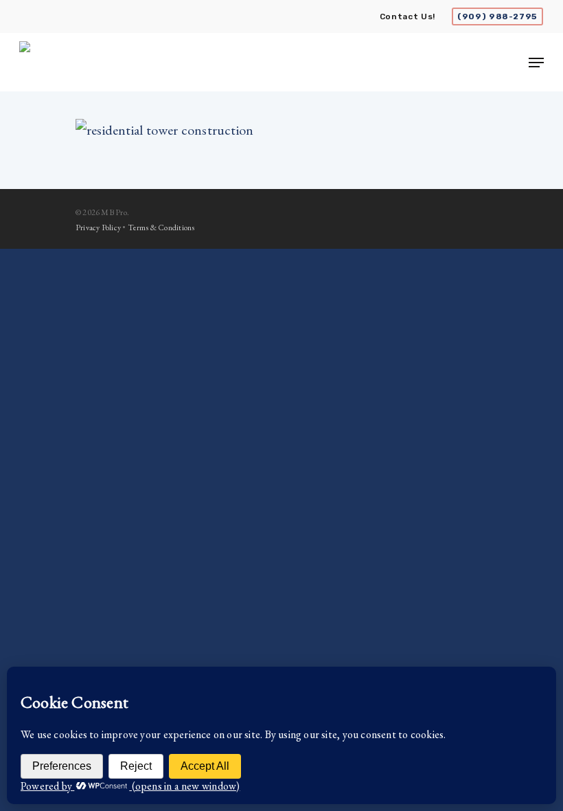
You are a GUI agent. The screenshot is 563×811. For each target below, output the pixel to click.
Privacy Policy (98, 227)
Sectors (449, 453)
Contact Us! (407, 16)
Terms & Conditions (161, 227)
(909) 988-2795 (497, 16)
